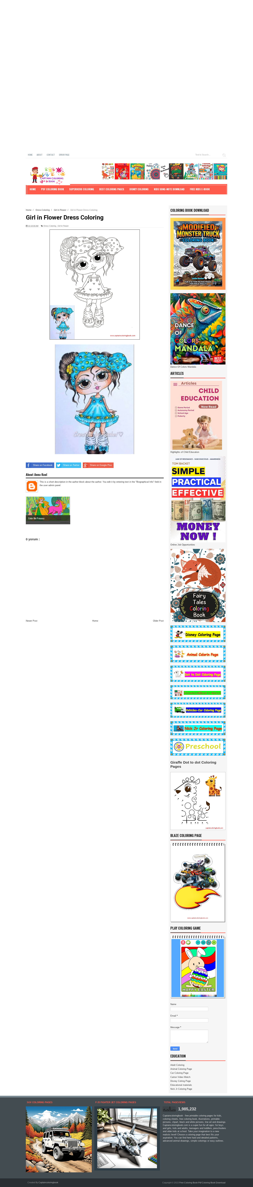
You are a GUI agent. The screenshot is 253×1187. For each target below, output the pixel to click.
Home (30, 154)
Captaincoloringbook (48, 1182)
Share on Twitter (71, 465)
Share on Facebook (42, 465)
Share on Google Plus (101, 465)
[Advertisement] (103, 24)
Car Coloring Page (179, 1073)
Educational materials (181, 1085)
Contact (51, 154)
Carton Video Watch (180, 1077)
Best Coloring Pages (111, 189)
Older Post (158, 620)
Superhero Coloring (81, 189)
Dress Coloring (50, 226)
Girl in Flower (63, 226)
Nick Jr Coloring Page (181, 1089)
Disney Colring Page (180, 1081)
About (40, 154)
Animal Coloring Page (181, 1069)
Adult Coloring (177, 1065)
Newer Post (31, 620)
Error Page (64, 154)
